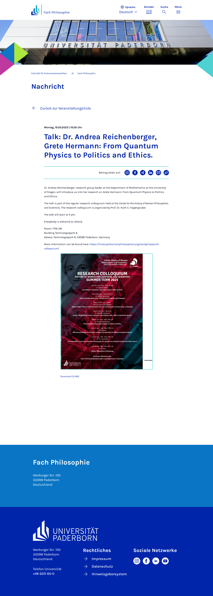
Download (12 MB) (69, 376)
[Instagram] (136, 560)
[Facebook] (146, 560)
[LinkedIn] (155, 560)
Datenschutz (102, 566)
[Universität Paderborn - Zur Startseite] (35, 10)
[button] (130, 10)
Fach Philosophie (57, 12)
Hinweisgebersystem (109, 574)
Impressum (101, 559)
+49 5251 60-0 (43, 574)
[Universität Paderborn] (106, 530)
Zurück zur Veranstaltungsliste (65, 108)
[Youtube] (165, 560)
